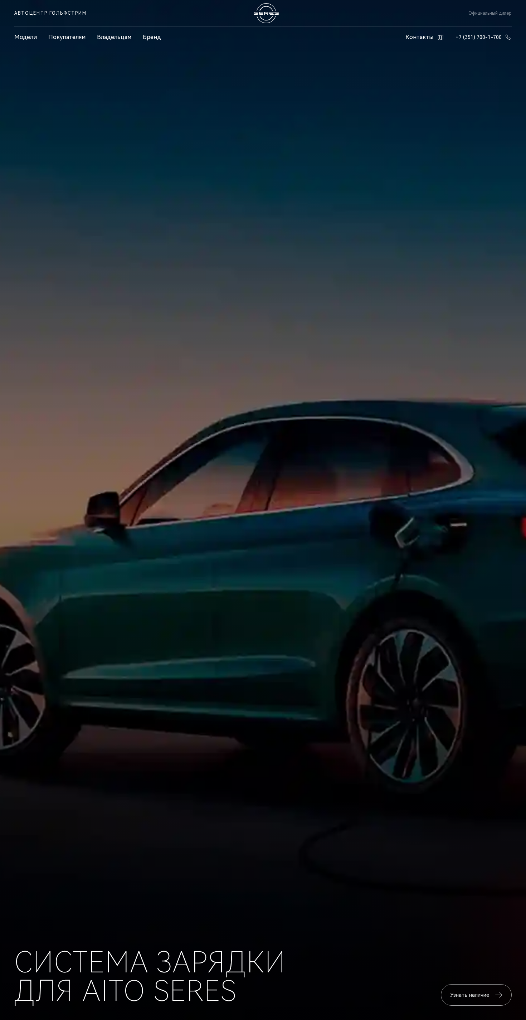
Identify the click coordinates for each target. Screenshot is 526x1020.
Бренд (152, 37)
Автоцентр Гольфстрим (50, 13)
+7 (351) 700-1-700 (479, 37)
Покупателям (67, 37)
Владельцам (114, 37)
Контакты (419, 37)
